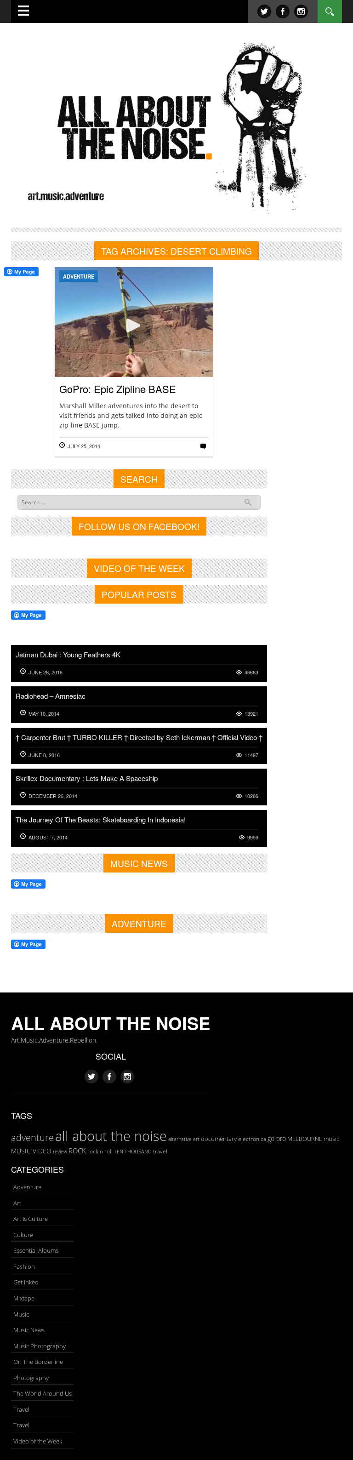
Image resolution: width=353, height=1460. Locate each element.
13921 (251, 713)
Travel (21, 1409)
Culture (23, 1235)
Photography (31, 1378)
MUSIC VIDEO (31, 1150)
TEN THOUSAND (133, 1151)
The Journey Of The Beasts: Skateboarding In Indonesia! (101, 819)
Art (17, 1203)
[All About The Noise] (176, 126)
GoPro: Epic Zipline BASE (117, 389)
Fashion (24, 1266)
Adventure (78, 276)
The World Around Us (42, 1393)
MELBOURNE (304, 1139)
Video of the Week (37, 1441)
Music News (29, 1330)
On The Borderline (38, 1361)
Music (21, 1314)
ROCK (77, 1150)
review (60, 1151)
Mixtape (23, 1298)
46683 (251, 672)
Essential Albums (35, 1250)
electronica (252, 1138)
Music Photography (39, 1346)
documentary (219, 1139)
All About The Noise (110, 1023)
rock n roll (100, 1151)
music (331, 1139)
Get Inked (26, 1282)
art (196, 1138)
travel (160, 1151)
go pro (277, 1138)
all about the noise (111, 1136)
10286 (251, 796)
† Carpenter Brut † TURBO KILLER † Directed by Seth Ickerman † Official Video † (139, 737)
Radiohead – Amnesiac (50, 696)
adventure (32, 1137)
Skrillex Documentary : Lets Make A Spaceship (87, 778)
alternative (180, 1139)
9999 (252, 837)
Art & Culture (30, 1219)
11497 (251, 755)
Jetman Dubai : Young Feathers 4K (68, 654)
